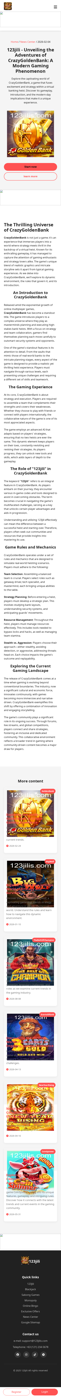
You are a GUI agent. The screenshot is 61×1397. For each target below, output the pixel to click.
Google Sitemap (30, 1322)
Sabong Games (31, 1295)
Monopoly (31, 1300)
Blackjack (30, 1289)
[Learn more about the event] (30, 26)
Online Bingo (30, 1306)
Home (14, 42)
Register (16, 1392)
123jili (30, 1284)
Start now (30, 166)
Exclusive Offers (30, 1311)
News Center (27, 42)
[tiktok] (35, 1354)
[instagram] (26, 1354)
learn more (30, 176)
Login (44, 1391)
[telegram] (43, 1354)
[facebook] (18, 1354)
